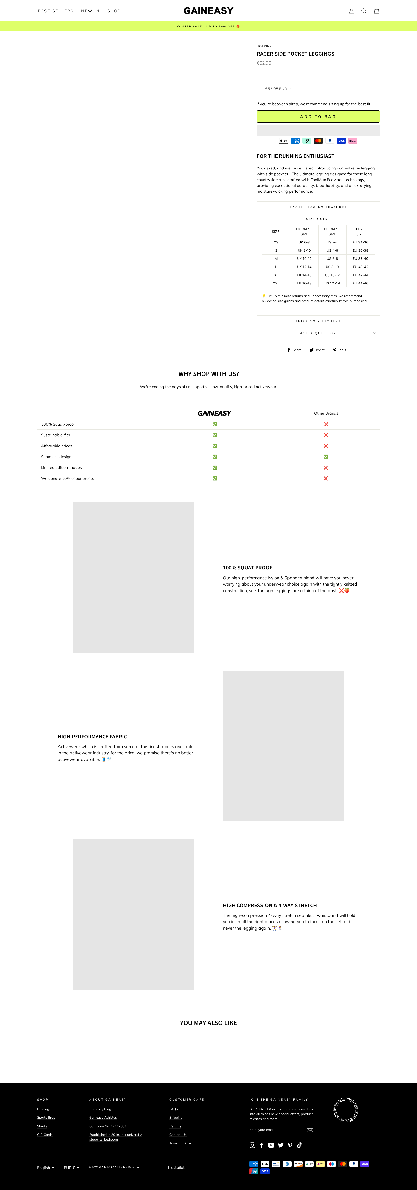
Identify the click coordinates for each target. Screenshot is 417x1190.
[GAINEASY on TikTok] (299, 1145)
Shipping (175, 1117)
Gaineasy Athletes (103, 1117)
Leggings (44, 1109)
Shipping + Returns (318, 321)
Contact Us (178, 1134)
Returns (175, 1126)
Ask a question (318, 333)
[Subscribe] (310, 1130)
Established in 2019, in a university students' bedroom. (115, 1136)
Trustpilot (176, 1167)
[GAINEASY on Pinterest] (290, 1145)
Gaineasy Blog (100, 1109)
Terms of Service (181, 1143)
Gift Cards (45, 1134)
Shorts (42, 1126)
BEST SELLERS (56, 10)
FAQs (173, 1109)
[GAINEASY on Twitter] (281, 1145)
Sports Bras (46, 1117)
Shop (114, 10)
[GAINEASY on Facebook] (262, 1145)
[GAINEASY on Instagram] (252, 1145)
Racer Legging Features (318, 207)
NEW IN (90, 10)
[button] (318, 130)
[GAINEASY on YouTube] (271, 1145)
